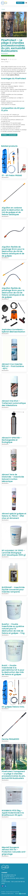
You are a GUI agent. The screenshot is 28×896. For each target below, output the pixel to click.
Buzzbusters (4, 53)
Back (3, 9)
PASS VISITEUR (20, 2)
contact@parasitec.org (9, 875)
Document (13, 135)
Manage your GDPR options (7, 893)
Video (5, 135)
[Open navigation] (26, 2)
